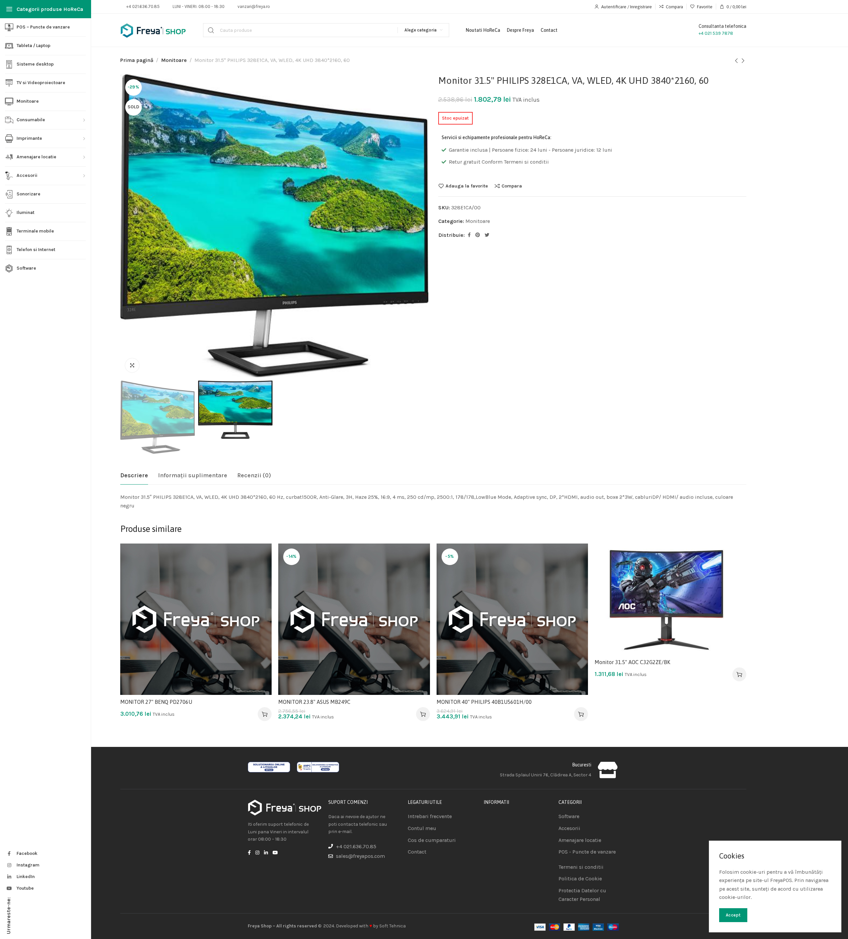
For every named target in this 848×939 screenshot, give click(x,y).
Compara (512, 185)
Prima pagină (136, 60)
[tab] (134, 475)
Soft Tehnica (392, 926)
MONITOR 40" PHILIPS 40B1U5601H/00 (484, 702)
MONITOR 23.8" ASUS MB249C (314, 702)
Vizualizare (259, 588)
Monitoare (174, 60)
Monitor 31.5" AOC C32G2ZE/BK (632, 662)
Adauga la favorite (467, 185)
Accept (733, 915)
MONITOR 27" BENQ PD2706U (156, 702)
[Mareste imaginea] (132, 365)
